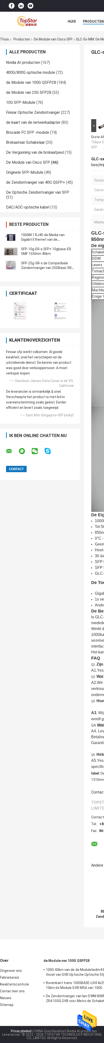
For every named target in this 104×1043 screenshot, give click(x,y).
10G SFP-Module (20, 102)
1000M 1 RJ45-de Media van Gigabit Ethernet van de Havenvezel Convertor (43, 239)
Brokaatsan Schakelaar (25, 142)
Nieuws (6, 998)
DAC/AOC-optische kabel (27, 207)
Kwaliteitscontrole (14, 984)
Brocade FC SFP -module (27, 132)
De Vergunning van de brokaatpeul (35, 152)
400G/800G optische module (30, 72)
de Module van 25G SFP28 (28, 92)
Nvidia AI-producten (23, 62)
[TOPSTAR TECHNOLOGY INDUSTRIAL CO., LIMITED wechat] (38, 451)
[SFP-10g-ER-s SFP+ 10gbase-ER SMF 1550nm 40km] (10, 251)
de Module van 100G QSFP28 (31, 82)
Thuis (4, 39)
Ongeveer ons (11, 971)
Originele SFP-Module (24, 172)
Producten (93, 21)
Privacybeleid (21, 1031)
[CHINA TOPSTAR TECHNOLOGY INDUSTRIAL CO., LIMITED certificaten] (20, 310)
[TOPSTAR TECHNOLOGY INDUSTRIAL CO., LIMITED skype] (51, 451)
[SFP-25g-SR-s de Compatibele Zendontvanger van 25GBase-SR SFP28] (10, 265)
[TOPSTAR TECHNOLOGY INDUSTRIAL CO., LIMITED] (26, 21)
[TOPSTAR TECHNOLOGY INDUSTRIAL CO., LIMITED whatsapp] (25, 451)
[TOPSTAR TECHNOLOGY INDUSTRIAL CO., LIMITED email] (12, 451)
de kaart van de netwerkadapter (33, 122)
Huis (72, 21)
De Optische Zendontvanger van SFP (37, 192)
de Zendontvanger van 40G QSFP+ (35, 182)
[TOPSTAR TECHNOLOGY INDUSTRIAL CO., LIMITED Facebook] (11, 6)
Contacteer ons (12, 991)
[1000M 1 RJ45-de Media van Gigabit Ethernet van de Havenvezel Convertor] (10, 237)
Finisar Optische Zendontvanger (33, 112)
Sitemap (7, 1005)
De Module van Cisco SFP (53, 39)
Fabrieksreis (9, 977)
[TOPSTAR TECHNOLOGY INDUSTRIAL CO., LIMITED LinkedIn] (21, 6)
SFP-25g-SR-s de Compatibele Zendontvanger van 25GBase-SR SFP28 (46, 267)
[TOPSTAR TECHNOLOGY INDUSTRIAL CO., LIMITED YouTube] (30, 6)
